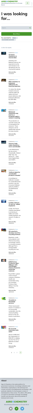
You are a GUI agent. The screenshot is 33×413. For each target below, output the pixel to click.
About (4, 380)
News (16, 52)
